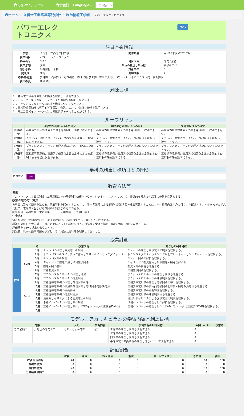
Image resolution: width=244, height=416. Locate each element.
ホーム (13, 14)
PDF (182, 27)
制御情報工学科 (78, 14)
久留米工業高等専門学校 (42, 14)
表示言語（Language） (74, 5)
